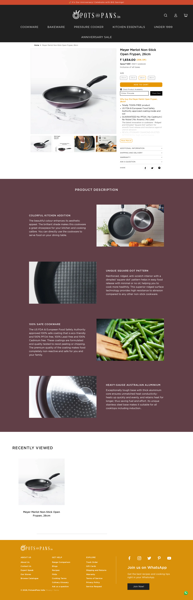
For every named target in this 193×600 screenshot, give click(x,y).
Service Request (94, 587)
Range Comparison (61, 562)
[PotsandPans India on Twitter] (149, 558)
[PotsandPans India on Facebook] (129, 558)
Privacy (49, 590)
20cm (123, 78)
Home (36, 45)
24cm (133, 78)
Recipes (56, 570)
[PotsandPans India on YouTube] (169, 558)
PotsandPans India (36, 590)
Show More (125, 140)
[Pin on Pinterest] (159, 168)
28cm (151, 78)
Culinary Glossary (60, 582)
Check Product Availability (133, 89)
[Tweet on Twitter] (152, 168)
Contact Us (26, 566)
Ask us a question (60, 587)
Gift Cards (91, 566)
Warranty (90, 574)
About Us (25, 562)
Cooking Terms (59, 578)
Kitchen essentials (129, 27)
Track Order (92, 562)
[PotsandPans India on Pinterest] (159, 558)
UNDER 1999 (163, 27)
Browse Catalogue (29, 578)
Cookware (29, 27)
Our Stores (26, 574)
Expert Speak (27, 570)
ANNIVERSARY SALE (96, 37)
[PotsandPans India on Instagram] (139, 558)
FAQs (54, 574)
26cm (142, 78)
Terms (56, 590)
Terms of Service (94, 578)
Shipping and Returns (96, 570)
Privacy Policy (93, 582)
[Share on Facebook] (145, 168)
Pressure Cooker (89, 27)
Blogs (54, 566)
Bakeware (56, 27)
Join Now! (138, 586)
